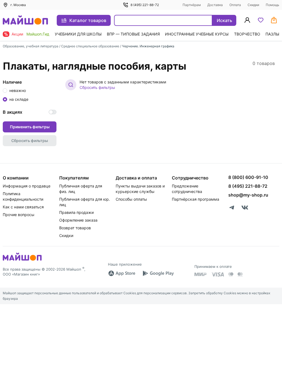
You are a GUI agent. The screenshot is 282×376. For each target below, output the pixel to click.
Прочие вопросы (18, 214)
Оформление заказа (78, 220)
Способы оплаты (131, 199)
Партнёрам (192, 5)
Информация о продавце (26, 186)
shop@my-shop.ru (248, 195)
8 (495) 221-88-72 (145, 5)
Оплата (235, 5)
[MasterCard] (231, 274)
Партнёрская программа (195, 199)
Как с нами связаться (23, 207)
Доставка (215, 5)
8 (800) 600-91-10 (248, 177)
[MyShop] (22, 260)
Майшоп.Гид (37, 34)
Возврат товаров (75, 227)
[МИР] (200, 274)
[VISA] (217, 274)
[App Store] (121, 273)
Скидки (253, 5)
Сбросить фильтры (97, 87)
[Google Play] (158, 273)
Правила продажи (76, 212)
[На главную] (25, 20)
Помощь (272, 5)
